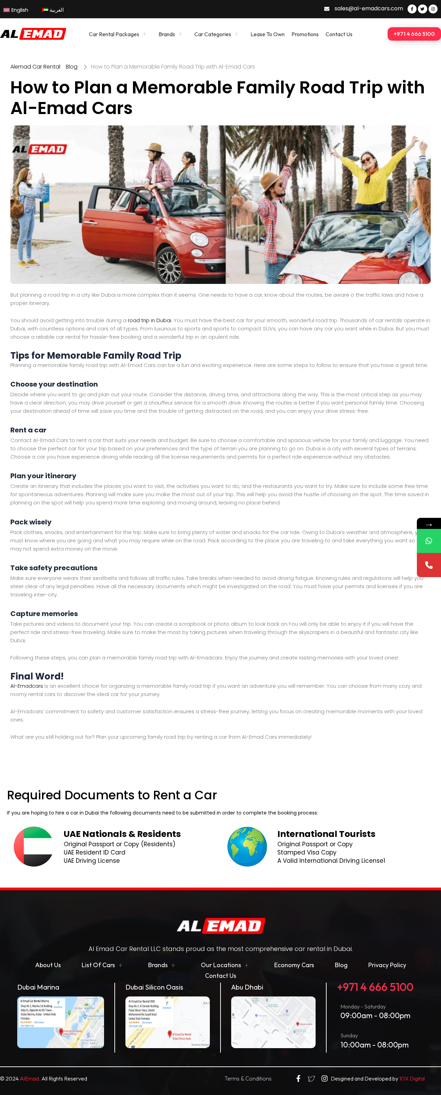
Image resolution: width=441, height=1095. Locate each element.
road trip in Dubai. (150, 320)
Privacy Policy (387, 965)
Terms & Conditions (247, 1078)
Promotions (305, 34)
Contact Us (339, 34)
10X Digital (412, 1078)
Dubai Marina (38, 987)
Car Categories (212, 34)
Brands (166, 34)
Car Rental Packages (114, 34)
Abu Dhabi (247, 987)
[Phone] (429, 565)
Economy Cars (294, 965)
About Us (48, 965)
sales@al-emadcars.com (369, 8)
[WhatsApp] (429, 541)
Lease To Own (267, 34)
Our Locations (221, 965)
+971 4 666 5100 (375, 987)
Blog (341, 965)
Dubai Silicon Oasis (154, 987)
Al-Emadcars (26, 685)
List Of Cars (98, 965)
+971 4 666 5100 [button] (414, 33)
